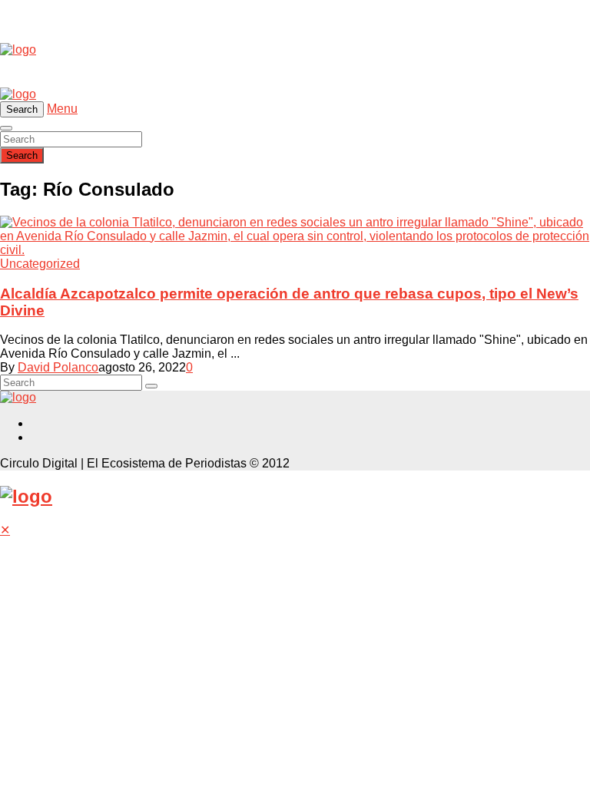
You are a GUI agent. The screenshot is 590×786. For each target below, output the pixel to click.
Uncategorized (40, 263)
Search (22, 155)
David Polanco (58, 367)
